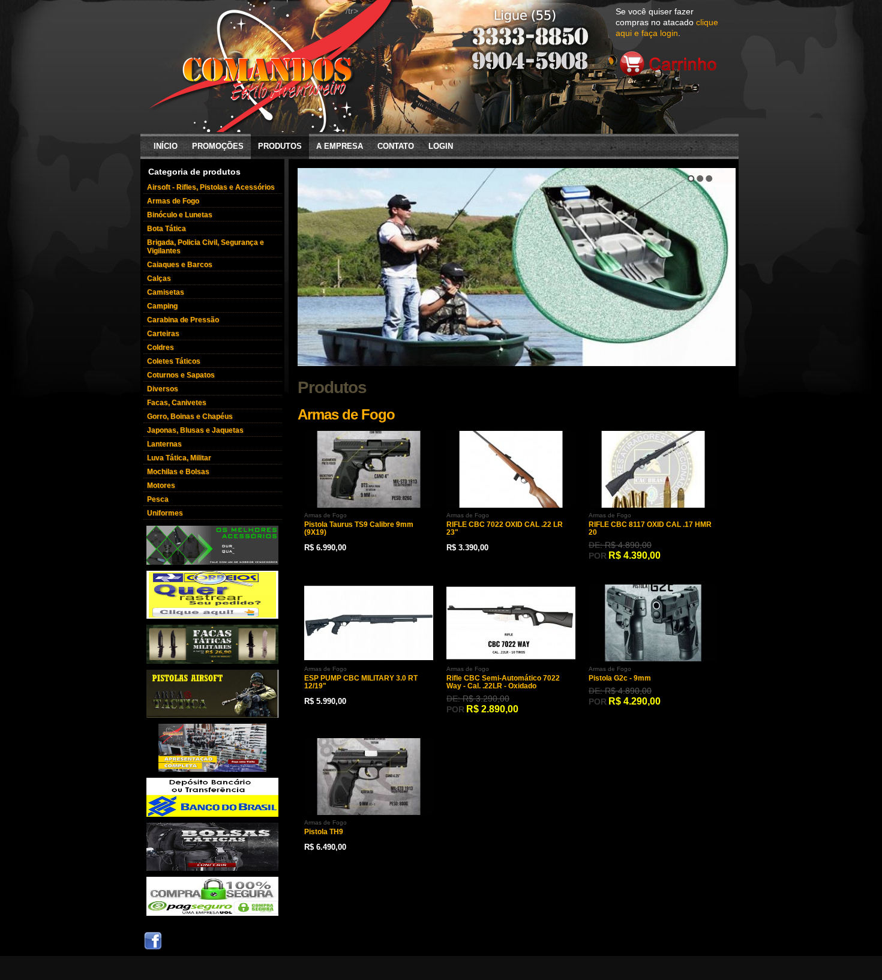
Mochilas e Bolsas (178, 471)
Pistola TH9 (323, 832)
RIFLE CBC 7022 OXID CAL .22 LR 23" (504, 529)
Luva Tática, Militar (179, 458)
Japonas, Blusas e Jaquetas (195, 430)
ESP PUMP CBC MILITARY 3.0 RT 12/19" (361, 682)
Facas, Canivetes (176, 402)
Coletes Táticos (173, 361)
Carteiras (163, 333)
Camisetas (165, 292)
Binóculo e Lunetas (179, 215)
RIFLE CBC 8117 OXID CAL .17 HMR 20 (650, 529)
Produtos (280, 146)
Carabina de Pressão (183, 320)
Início (166, 146)
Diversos (162, 389)
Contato (395, 146)
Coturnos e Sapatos (181, 375)
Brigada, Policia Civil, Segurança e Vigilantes (205, 246)
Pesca (158, 499)
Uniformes (165, 513)
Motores (161, 485)
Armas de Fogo (173, 201)
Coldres (160, 347)
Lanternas (164, 444)
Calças (159, 278)
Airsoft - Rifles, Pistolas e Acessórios (211, 187)
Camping (162, 306)
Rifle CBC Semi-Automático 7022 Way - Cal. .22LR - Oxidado (503, 682)
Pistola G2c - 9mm (620, 678)
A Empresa (339, 146)
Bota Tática (166, 228)
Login (440, 146)
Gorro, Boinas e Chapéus (190, 416)
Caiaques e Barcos (179, 264)
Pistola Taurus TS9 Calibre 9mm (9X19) (358, 529)
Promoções (218, 146)
